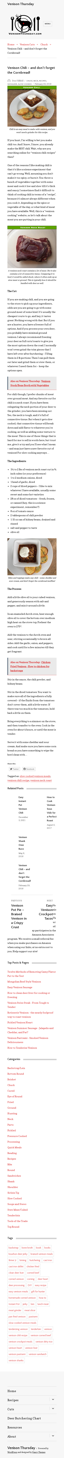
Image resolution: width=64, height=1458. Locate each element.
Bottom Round (15, 1073)
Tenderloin (13, 1215)
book (38, 1247)
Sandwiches (14, 1175)
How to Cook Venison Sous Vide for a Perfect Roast (52, 809)
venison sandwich (37, 1354)
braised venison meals (42, 1254)
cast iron (47, 1260)
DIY (30, 1285)
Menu (47, 24)
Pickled (11, 1130)
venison (48, 1329)
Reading (12, 1153)
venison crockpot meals (20, 1341)
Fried (10, 1102)
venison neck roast (41, 780)
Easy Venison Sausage (19, 987)
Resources (14, 1427)
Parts (10, 1124)
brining (23, 1260)
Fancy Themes (38, 1452)
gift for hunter (38, 1291)
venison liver (31, 1348)
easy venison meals (18, 1291)
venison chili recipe (18, 780)
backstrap (13, 1247)
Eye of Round (14, 1096)
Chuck (44, 44)
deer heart (43, 1279)
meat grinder (15, 1310)
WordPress (12, 1452)
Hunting (12, 1113)
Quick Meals (14, 1147)
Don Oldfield (17, 80)
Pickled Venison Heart (20, 1022)
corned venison (16, 1279)
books (47, 1247)
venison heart (15, 1348)
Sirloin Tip (13, 1192)
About (11, 1436)
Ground (11, 1107)
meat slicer (30, 1310)
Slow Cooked (25, 84)
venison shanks (16, 1360)
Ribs (9, 1164)
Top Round (13, 1226)
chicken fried (33, 1266)
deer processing (17, 1285)
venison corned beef (41, 1335)
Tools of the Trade (17, 1221)
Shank (11, 1181)
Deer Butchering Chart (24, 1418)
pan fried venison (17, 1316)
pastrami (33, 1316)
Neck (35, 81)
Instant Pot (14, 1304)
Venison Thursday (20, 4)
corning (31, 1279)
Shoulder (12, 84)
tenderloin (36, 1329)
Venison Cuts (27, 44)
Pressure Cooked (17, 1136)
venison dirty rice (44, 1341)
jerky (25, 1304)
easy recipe (40, 1285)
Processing (13, 1141)
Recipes (42, 81)
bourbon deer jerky (18, 1254)
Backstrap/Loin (16, 1068)
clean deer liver (16, 1272)
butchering (35, 1260)
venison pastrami (17, 1354)
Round (11, 1170)
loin (32, 1304)
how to (42, 1298)
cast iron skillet (16, 1266)
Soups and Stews (16, 1204)
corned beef (33, 1272)
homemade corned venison (22, 1298)
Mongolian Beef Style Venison (24, 981)
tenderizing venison (18, 1329)
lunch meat (43, 1304)
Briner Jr (12, 1260)
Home (10, 44)
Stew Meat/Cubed (17, 1209)
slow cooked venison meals (35, 776)
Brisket (11, 1079)
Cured (11, 1090)
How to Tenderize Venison (22, 1047)
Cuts (10, 1409)
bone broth (27, 1247)
